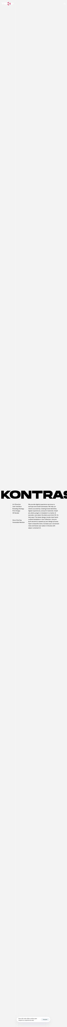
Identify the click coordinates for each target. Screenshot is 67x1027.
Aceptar (45, 1019)
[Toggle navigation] (54, 3)
